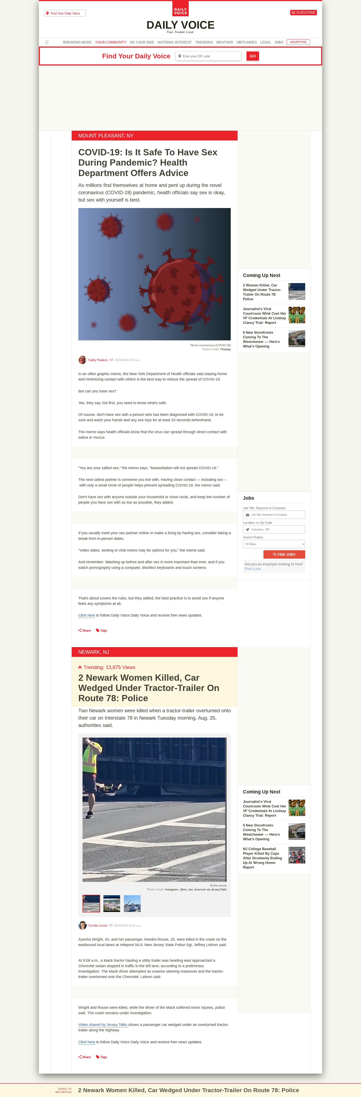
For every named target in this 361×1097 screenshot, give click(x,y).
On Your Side (142, 42)
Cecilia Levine (97, 925)
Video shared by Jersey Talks (103, 1025)
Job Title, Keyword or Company (264, 508)
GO (253, 56)
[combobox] (65, 13)
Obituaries (246, 42)
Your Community (110, 42)
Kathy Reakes (98, 360)
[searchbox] (68, 13)
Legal (265, 42)
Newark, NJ (93, 652)
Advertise (298, 42)
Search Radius (253, 537)
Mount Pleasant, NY (105, 135)
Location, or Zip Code (257, 522)
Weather (224, 42)
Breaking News (77, 42)
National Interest (175, 42)
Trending (204, 42)
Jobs (279, 42)
